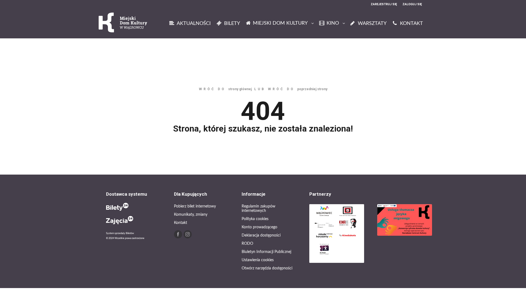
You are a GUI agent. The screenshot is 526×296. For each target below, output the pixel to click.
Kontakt (180, 223)
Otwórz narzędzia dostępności (267, 268)
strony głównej (240, 89)
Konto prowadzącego (259, 227)
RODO (247, 244)
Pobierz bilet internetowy (195, 206)
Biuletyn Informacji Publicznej (266, 252)
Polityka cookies (255, 219)
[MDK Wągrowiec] (123, 23)
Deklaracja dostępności (261, 235)
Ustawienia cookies (258, 260)
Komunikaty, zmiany (190, 215)
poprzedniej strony (312, 89)
